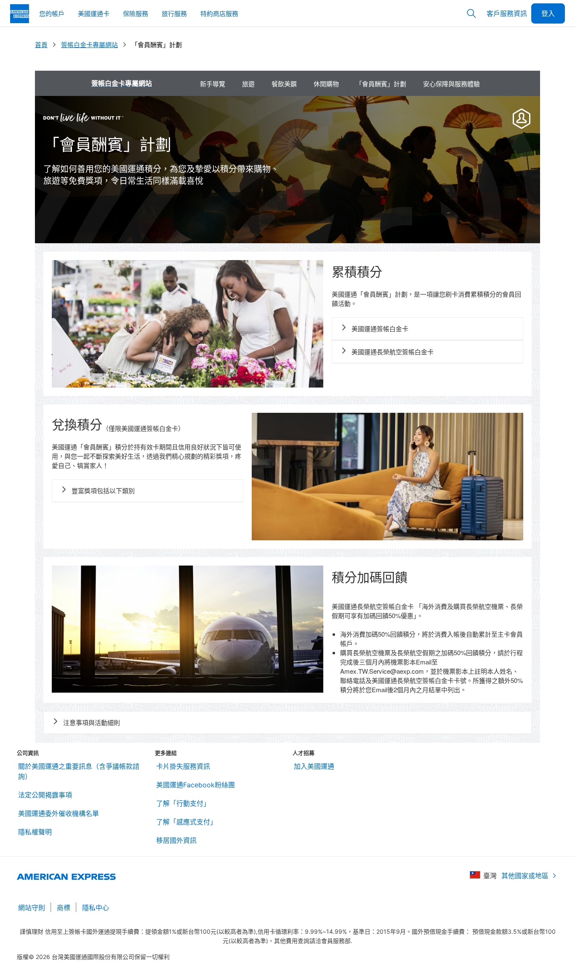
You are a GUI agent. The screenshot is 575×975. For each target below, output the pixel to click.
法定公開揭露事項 (45, 795)
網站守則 (31, 907)
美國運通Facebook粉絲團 (195, 785)
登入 (548, 13)
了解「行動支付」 (183, 803)
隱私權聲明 (35, 832)
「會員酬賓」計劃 (381, 83)
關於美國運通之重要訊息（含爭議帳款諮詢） (78, 771)
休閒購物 (326, 83)
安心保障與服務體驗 (451, 83)
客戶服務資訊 (507, 13)
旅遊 (248, 83)
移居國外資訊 (176, 840)
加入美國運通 (314, 766)
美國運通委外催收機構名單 (58, 813)
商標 (63, 907)
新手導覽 (212, 83)
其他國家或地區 (524, 875)
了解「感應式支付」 (186, 822)
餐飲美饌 (284, 83)
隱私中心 (95, 907)
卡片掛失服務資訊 (183, 766)
